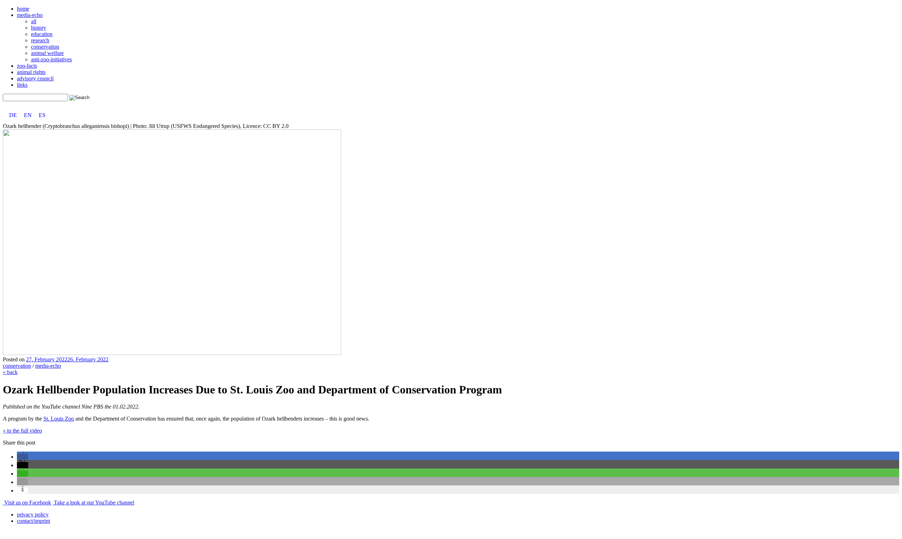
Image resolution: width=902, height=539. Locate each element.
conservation (45, 47)
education (41, 34)
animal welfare (47, 53)
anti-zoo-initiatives (51, 59)
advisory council (35, 78)
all (33, 21)
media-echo (30, 15)
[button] (22, 457)
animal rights (31, 72)
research (40, 40)
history (38, 28)
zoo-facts (27, 66)
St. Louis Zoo (58, 419)
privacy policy (33, 514)
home (23, 9)
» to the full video (22, 431)
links (22, 85)
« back (10, 372)
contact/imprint (33, 521)
